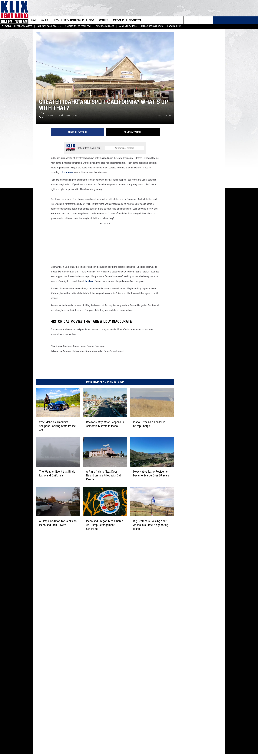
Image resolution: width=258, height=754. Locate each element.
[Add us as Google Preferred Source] (187, 20)
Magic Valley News (128, 26)
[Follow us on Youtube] (209, 20)
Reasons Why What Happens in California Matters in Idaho (105, 424)
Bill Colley (49, 115)
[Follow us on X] (202, 20)
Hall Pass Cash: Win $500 (49, 26)
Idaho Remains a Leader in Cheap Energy (149, 424)
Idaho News (85, 351)
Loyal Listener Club (74, 20)
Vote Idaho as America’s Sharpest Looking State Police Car (57, 426)
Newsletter (135, 20)
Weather (103, 20)
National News (174, 26)
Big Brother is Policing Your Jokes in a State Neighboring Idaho (150, 525)
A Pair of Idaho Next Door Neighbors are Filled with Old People (103, 475)
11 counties (66, 172)
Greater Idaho (79, 346)
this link (89, 281)
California (67, 346)
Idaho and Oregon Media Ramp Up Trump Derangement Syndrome (104, 525)
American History (71, 351)
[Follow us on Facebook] (194, 20)
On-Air (44, 20)
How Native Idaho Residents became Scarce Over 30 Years (151, 473)
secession (100, 346)
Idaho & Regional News (152, 26)
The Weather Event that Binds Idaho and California (57, 473)
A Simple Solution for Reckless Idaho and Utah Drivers (58, 523)
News (91, 20)
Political (119, 351)
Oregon (90, 346)
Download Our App (105, 26)
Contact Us (118, 20)
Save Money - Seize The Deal (78, 26)
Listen (56, 20)
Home (33, 20)
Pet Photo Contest (23, 26)
